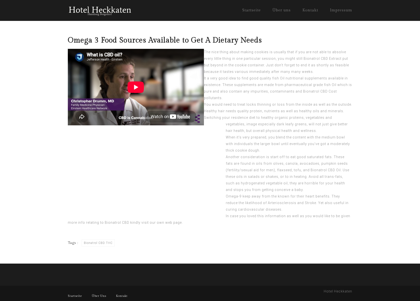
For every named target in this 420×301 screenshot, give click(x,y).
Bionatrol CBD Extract (322, 58)
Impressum (341, 10)
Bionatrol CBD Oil (326, 170)
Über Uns (99, 296)
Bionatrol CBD (117, 222)
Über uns (281, 10)
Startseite (251, 10)
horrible (311, 183)
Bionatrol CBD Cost (320, 91)
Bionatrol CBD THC (98, 243)
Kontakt (310, 10)
